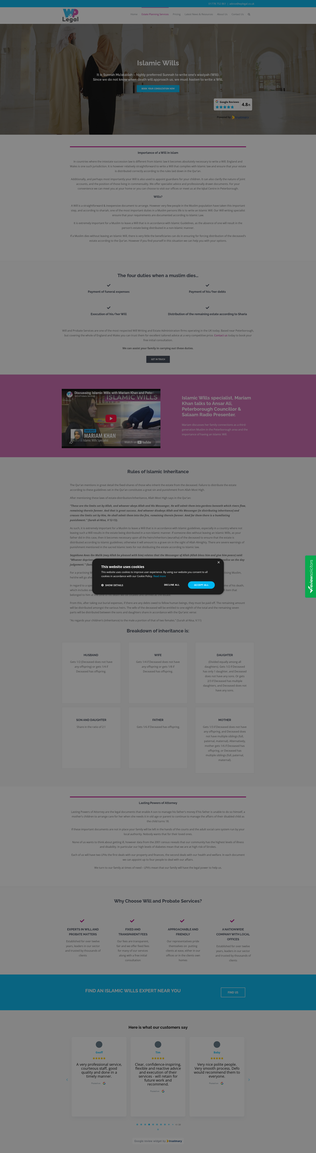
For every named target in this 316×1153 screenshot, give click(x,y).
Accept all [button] (201, 584)
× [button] (218, 562)
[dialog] (158, 576)
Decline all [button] (171, 584)
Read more (159, 576)
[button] (112, 585)
